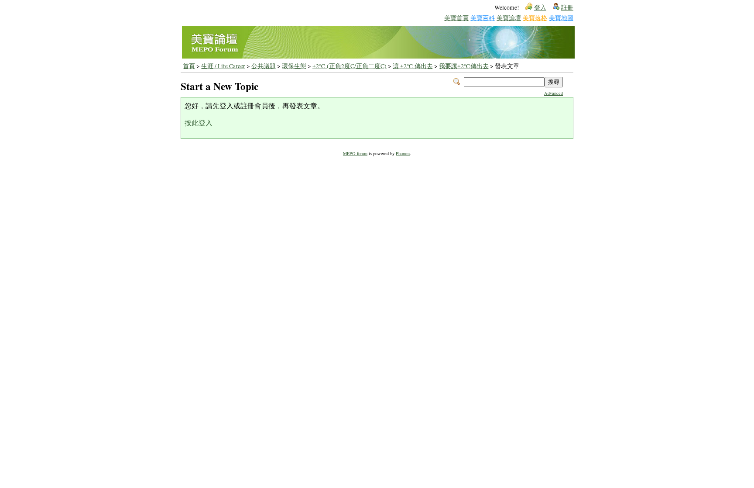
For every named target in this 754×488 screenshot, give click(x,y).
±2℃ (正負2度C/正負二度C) (349, 66)
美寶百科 (482, 18)
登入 (540, 7)
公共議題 (263, 66)
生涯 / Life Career (223, 66)
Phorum (403, 153)
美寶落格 (535, 18)
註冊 (567, 7)
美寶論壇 (509, 18)
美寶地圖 (561, 18)
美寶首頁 (456, 18)
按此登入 (198, 122)
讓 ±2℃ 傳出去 (413, 66)
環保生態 (294, 66)
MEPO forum (355, 153)
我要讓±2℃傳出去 (464, 66)
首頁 (189, 66)
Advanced (553, 93)
